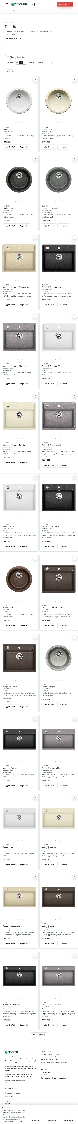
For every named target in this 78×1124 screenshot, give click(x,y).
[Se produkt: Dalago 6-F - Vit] (19, 497)
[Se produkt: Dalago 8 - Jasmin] (59, 818)
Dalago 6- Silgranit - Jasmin (14, 445)
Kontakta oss (11, 1088)
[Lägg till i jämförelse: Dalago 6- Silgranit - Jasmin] (35, 395)
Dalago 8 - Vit (8, 847)
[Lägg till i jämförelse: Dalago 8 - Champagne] (35, 876)
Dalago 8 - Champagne (12, 926)
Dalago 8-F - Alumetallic (52, 1005)
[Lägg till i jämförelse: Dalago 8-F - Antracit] (35, 955)
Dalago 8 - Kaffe (48, 926)
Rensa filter (21, 57)
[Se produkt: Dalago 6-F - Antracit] (59, 497)
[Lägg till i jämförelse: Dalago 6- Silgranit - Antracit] (75, 237)
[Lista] (25, 62)
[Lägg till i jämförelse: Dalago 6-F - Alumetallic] (75, 395)
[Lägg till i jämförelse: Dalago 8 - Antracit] (35, 718)
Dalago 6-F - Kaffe (10, 687)
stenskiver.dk (9, 1096)
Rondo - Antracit (9, 208)
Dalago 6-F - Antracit (50, 526)
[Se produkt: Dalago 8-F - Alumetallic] (59, 976)
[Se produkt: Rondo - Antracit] (19, 179)
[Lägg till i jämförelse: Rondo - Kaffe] (35, 558)
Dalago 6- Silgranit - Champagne (16, 287)
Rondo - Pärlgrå (48, 687)
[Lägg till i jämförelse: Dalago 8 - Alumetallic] (75, 718)
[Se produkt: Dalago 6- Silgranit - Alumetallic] (19, 337)
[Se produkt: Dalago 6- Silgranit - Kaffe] (59, 579)
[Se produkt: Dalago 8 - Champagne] (19, 897)
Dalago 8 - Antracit (10, 768)
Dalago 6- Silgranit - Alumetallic (15, 366)
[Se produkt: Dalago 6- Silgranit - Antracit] (59, 258)
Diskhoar (14, 11)
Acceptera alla (35, 1120)
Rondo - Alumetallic (50, 208)
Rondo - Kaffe (8, 608)
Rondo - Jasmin (48, 129)
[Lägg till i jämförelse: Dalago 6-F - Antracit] (75, 477)
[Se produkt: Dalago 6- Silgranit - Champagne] (19, 258)
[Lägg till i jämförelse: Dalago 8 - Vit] (35, 797)
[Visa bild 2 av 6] (17, 122)
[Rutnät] (21, 62)
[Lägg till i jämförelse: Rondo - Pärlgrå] (75, 637)
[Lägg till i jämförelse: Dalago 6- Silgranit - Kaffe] (75, 558)
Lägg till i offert (10, 147)
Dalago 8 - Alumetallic (51, 768)
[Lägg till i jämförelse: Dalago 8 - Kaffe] (75, 876)
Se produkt (24, 147)
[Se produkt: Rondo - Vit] (19, 100)
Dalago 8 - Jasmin (49, 847)
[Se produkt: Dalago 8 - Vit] (19, 818)
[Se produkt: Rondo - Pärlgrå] (59, 658)
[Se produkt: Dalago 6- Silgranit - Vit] (59, 337)
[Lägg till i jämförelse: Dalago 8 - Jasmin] (75, 797)
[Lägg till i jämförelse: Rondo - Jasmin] (75, 80)
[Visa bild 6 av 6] (22, 122)
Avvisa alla (52, 1120)
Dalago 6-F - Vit (9, 526)
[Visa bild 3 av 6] (18, 122)
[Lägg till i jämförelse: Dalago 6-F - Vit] (35, 477)
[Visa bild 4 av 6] (59, 122)
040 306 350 (47, 1078)
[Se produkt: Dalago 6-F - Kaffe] (19, 658)
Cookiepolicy (18, 1121)
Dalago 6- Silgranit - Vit (51, 366)
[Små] (17, 62)
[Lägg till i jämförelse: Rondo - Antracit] (35, 159)
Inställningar (68, 1120)
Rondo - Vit (7, 129)
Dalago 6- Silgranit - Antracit (53, 287)
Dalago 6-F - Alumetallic (52, 445)
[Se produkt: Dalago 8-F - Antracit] (19, 976)
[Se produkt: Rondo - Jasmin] (59, 100)
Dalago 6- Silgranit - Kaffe (52, 608)
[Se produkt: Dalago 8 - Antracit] (19, 739)
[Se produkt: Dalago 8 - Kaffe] (59, 897)
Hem (6, 11)
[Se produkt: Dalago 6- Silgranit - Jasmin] (19, 416)
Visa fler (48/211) (39, 1035)
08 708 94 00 (47, 1062)
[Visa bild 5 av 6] (21, 122)
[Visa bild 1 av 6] (15, 122)
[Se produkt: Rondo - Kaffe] (19, 579)
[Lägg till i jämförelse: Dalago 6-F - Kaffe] (35, 637)
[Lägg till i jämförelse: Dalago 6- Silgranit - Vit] (75, 316)
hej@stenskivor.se (61, 1062)
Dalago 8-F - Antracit (11, 1005)
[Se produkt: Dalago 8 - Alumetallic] (59, 739)
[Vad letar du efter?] (33, 4)
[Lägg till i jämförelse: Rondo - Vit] (35, 80)
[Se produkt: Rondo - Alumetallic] (59, 179)
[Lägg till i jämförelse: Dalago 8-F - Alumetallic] (75, 955)
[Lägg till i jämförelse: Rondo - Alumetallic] (75, 159)
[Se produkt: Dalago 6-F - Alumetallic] (59, 416)
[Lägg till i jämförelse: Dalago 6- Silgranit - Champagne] (35, 237)
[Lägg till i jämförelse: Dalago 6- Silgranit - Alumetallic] (35, 316)
